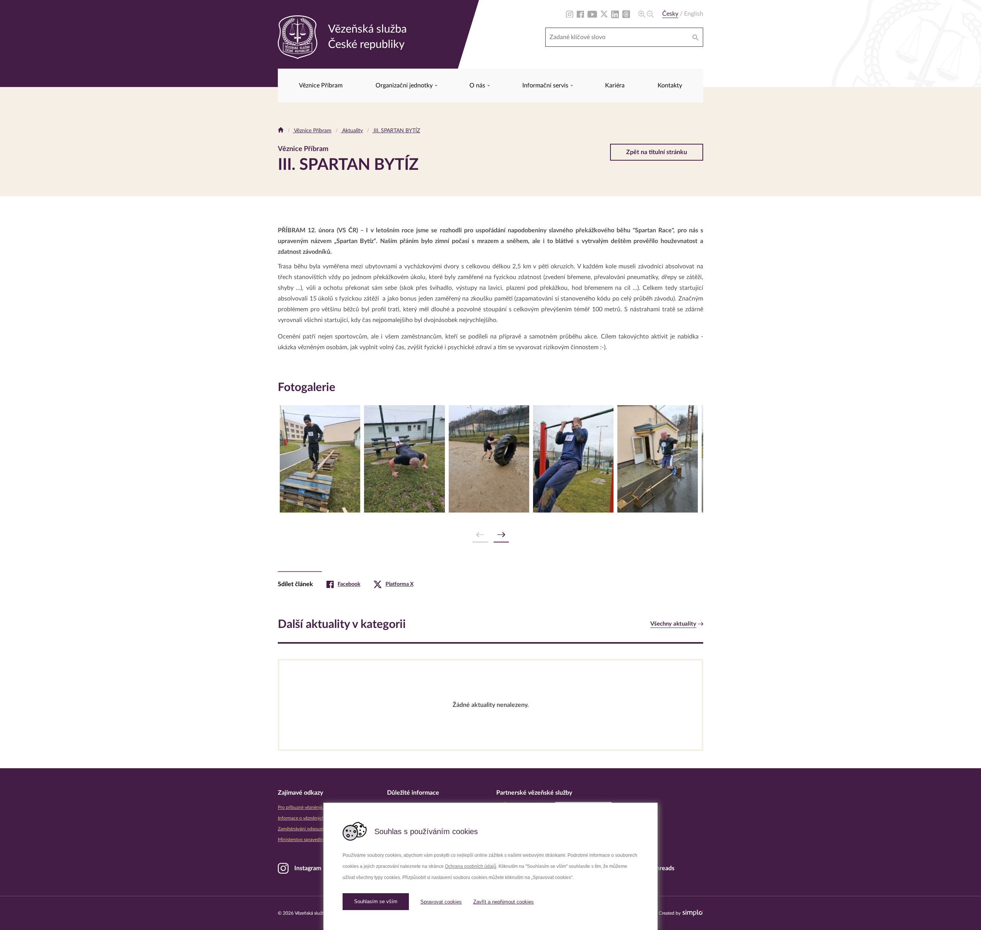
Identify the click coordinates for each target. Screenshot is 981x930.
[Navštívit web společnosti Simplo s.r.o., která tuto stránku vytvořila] (692, 913)
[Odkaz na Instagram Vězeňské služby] (569, 13)
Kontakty (670, 85)
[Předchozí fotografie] (480, 534)
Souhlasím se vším (375, 901)
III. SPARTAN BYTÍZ (396, 130)
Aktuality (352, 130)
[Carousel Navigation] (490, 534)
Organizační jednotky (405, 85)
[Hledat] (695, 37)
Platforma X (399, 584)
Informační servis (546, 85)
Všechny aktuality (673, 624)
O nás (478, 85)
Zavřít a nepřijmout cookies (503, 902)
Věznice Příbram (321, 85)
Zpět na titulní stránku (656, 152)
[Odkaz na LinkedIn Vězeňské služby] (615, 13)
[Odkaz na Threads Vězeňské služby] (626, 13)
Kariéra (615, 85)
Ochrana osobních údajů (470, 866)
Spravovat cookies (441, 902)
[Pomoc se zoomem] (646, 13)
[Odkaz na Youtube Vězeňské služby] (592, 13)
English (693, 14)
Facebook (349, 584)
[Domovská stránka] (281, 130)
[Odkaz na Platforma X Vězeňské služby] (604, 13)
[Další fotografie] (501, 534)
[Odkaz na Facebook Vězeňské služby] (580, 13)
